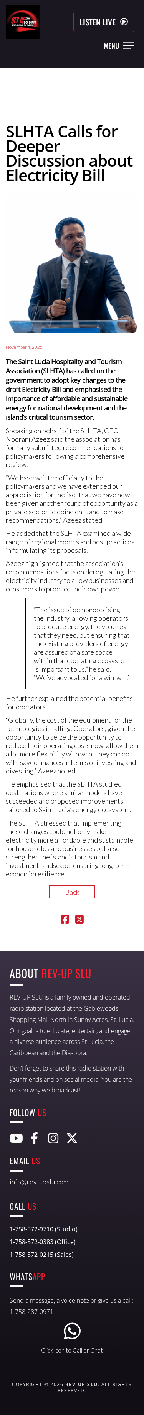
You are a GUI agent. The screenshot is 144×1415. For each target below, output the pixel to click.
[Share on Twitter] (79, 920)
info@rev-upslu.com (39, 1181)
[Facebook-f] (34, 1138)
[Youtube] (16, 1138)
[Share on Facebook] (65, 920)
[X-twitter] (72, 1138)
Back (72, 892)
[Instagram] (53, 1138)
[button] (103, 22)
